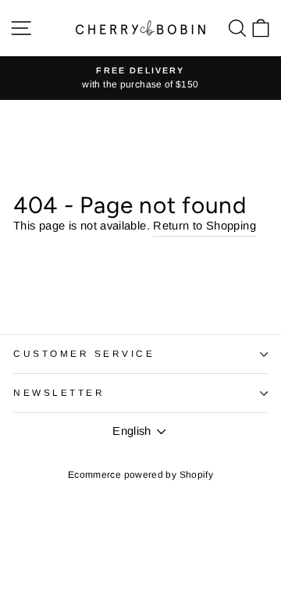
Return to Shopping (204, 225)
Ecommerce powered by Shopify (140, 474)
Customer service (84, 353)
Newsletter (59, 392)
